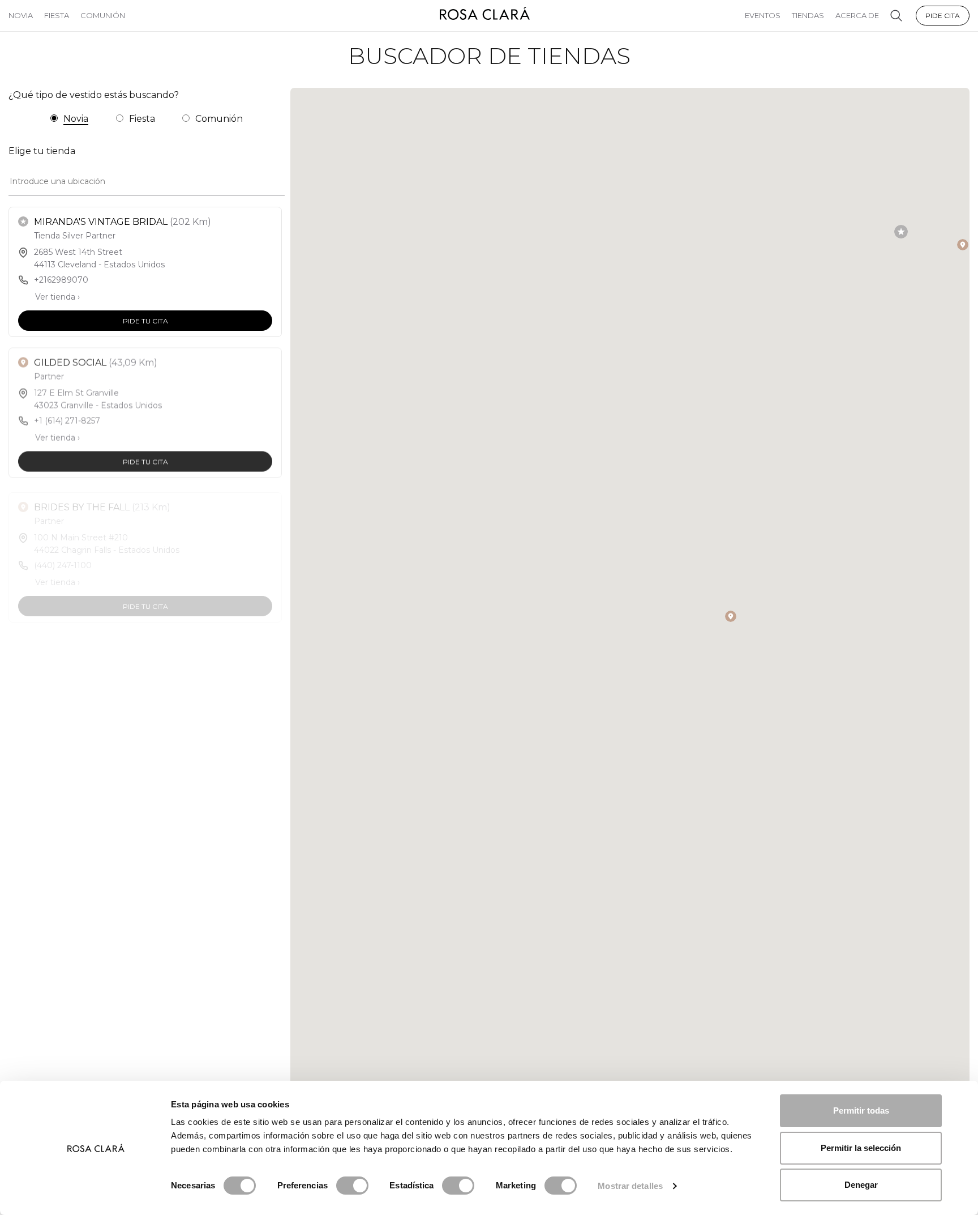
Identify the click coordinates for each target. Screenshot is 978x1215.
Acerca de (857, 15)
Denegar (861, 1185)
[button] (901, 231)
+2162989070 (61, 280)
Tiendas (808, 15)
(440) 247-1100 (63, 559)
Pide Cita (942, 15)
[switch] (352, 1185)
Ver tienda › (57, 297)
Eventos (762, 15)
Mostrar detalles (630, 1186)
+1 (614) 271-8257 (67, 419)
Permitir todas (861, 1110)
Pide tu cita (145, 320)
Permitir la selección (861, 1148)
